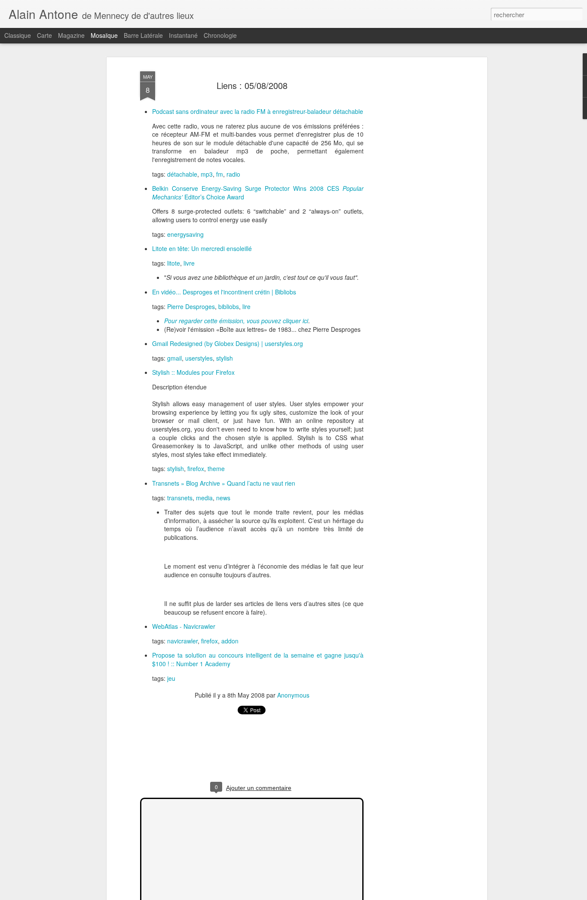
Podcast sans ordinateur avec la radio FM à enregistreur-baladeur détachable (257, 111)
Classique (17, 35)
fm (219, 174)
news (223, 497)
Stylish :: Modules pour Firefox (193, 372)
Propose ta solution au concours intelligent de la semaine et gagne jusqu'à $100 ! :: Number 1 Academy (258, 659)
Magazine (71, 35)
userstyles (199, 358)
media (204, 497)
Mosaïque (104, 35)
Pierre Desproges (191, 306)
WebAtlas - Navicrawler (183, 626)
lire (246, 306)
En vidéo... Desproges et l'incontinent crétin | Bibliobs (224, 292)
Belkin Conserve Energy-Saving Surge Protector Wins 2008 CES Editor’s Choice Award (258, 192)
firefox (195, 468)
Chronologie (220, 35)
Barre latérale (143, 35)
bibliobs (228, 306)
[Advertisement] (411, 202)
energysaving (185, 234)
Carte (44, 35)
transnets (180, 497)
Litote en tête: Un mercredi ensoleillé (202, 248)
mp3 (207, 174)
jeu (171, 678)
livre (189, 263)
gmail (174, 358)
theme (216, 468)
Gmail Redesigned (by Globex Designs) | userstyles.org (227, 343)
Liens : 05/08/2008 (252, 85)
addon (229, 641)
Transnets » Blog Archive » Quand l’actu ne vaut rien (223, 483)
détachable (182, 174)
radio (233, 174)
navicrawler (182, 641)
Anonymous (293, 695)
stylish (224, 358)
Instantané (183, 35)
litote (173, 263)
